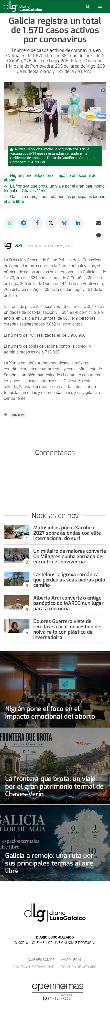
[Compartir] (10, 223)
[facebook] (51, 930)
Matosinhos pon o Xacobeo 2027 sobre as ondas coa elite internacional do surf (67, 533)
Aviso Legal (71, 960)
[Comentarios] (99, 235)
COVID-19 (18, 415)
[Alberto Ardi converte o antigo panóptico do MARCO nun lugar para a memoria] (16, 602)
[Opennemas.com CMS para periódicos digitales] (57, 992)
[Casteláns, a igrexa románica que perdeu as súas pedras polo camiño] (16, 579)
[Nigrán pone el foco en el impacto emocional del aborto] (55, 689)
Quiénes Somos (41, 960)
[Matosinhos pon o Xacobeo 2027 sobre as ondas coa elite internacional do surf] (16, 532)
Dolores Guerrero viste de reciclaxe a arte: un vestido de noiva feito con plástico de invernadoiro (66, 629)
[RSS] (67, 930)
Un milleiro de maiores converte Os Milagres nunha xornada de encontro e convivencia (69, 556)
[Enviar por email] (99, 223)
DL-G (19, 245)
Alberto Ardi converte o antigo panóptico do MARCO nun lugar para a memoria (68, 603)
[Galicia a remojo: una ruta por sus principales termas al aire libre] (55, 843)
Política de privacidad (33, 967)
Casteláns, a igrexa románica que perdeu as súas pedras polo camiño (69, 579)
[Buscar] (88, 6)
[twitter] (58, 930)
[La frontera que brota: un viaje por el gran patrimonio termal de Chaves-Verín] (55, 766)
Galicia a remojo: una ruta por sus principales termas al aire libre (49, 863)
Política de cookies (78, 967)
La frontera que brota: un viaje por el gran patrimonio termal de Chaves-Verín (54, 786)
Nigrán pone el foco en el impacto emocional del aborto (50, 712)
